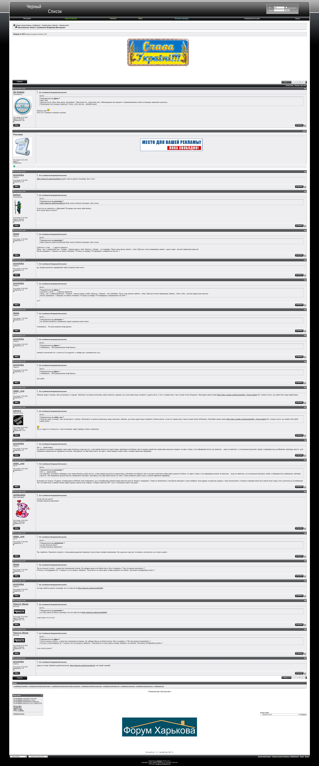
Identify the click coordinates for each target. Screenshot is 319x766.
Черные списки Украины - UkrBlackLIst (28, 25)
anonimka (18, 175)
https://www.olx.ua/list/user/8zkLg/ (49, 179)
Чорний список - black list (50, 25)
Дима (16, 234)
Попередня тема (154, 691)
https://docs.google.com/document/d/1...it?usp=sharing (237, 395)
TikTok (140, 18)
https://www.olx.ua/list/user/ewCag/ (82, 665)
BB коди (15, 706)
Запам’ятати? (291, 8)
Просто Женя (20, 604)
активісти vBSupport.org (163, 764)
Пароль (271, 10)
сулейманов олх (159, 686)
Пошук (297, 18)
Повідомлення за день (252, 18)
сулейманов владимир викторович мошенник (65, 686)
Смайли (15, 707)
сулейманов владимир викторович (39, 686)
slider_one (18, 391)
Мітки (15, 683)
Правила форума (71, 18)
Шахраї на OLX (64, 25)
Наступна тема (165, 691)
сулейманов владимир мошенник (91, 686)
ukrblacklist (19, 495)
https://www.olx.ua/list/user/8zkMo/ (90, 588)
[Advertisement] (159, 74)
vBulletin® (159, 761)
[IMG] (15, 709)
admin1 (17, 410)
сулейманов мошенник (127, 686)
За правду (18, 92)
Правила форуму (18, 714)
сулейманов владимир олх (111, 686)
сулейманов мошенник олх (144, 686)
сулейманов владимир (20, 686)
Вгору (307, 756)
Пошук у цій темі (300, 85)
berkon (17, 195)
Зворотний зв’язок (264, 756)
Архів (302, 756)
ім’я (270, 7)
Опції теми (289, 85)
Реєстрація (27, 18)
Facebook (113, 18)
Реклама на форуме (181, 18)
